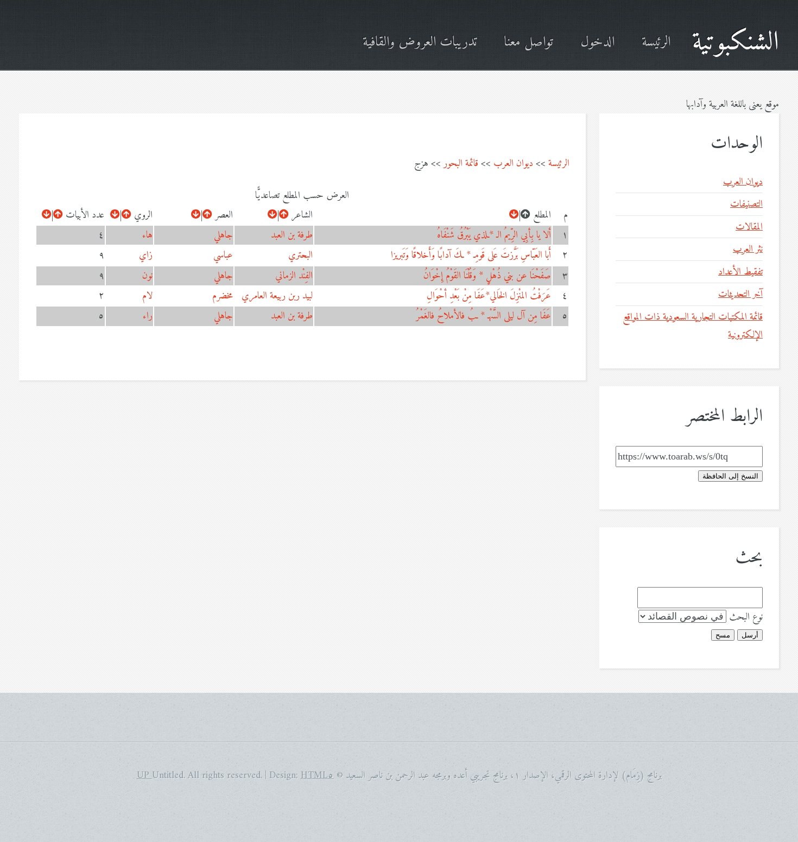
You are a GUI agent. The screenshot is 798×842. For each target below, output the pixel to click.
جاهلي (223, 235)
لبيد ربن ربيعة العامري (277, 296)
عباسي (223, 255)
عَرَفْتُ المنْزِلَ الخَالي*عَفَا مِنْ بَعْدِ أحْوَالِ (489, 296)
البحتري (300, 255)
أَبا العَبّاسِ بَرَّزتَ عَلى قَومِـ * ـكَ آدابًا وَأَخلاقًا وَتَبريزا (471, 255)
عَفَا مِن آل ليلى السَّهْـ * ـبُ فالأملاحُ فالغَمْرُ (483, 316)
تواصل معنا (528, 43)
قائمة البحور (461, 163)
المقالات (749, 227)
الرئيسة (656, 43)
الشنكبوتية (735, 42)
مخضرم (222, 296)
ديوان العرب (513, 163)
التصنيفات (746, 204)
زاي (146, 255)
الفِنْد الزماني (294, 275)
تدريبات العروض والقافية (420, 43)
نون (147, 275)
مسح (722, 635)
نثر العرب (748, 249)
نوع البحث (746, 617)
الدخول (597, 43)
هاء (147, 235)
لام (147, 296)
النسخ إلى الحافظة (730, 476)
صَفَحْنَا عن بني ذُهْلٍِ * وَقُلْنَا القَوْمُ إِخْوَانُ (487, 275)
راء (148, 316)
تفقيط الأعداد (740, 272)
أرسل (750, 635)
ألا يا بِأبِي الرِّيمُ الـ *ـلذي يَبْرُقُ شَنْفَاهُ (494, 235)
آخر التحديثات (740, 294)
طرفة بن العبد (292, 235)
